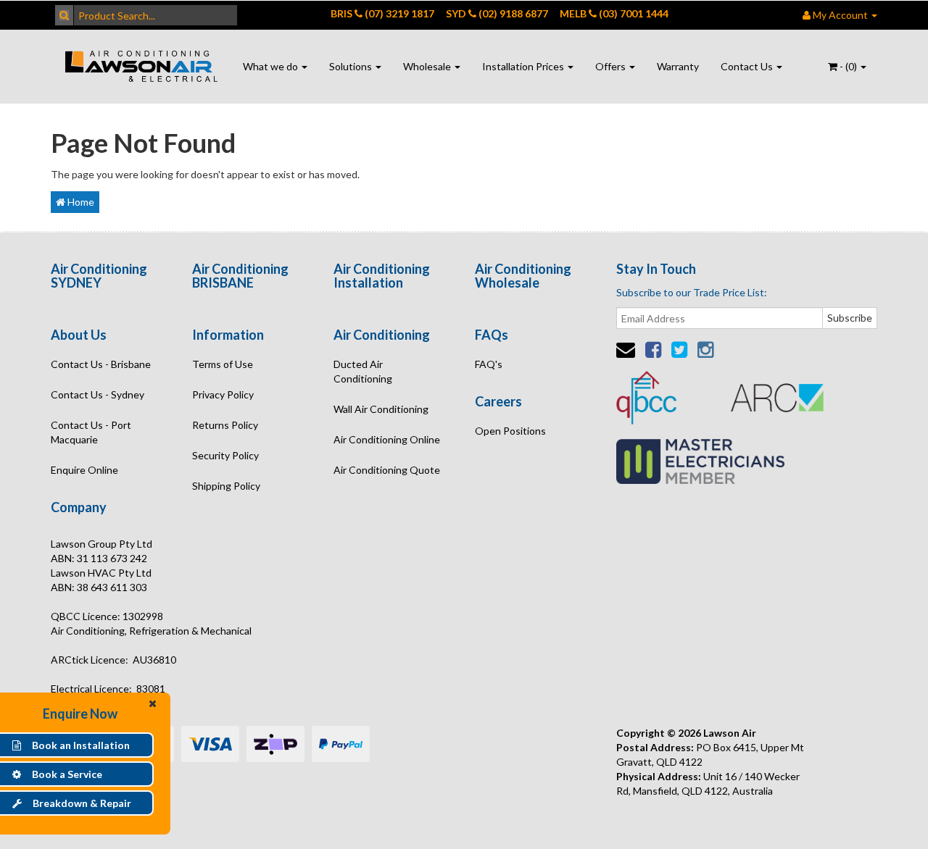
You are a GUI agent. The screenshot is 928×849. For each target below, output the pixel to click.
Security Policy (225, 455)
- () (848, 66)
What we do (271, 66)
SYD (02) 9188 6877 (497, 13)
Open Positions (510, 430)
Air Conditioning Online (387, 439)
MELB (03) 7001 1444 (614, 13)
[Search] (64, 15)
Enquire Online (84, 470)
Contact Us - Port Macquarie (91, 432)
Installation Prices (524, 66)
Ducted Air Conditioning (363, 371)
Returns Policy (225, 425)
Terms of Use (222, 364)
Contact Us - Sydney (97, 394)
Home (79, 202)
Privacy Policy (223, 394)
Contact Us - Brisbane (101, 364)
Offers (611, 66)
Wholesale (428, 66)
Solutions (351, 66)
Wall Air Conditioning (381, 409)
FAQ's (488, 364)
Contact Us (748, 66)
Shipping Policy (226, 486)
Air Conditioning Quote (387, 470)
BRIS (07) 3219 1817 (382, 13)
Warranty (678, 66)
